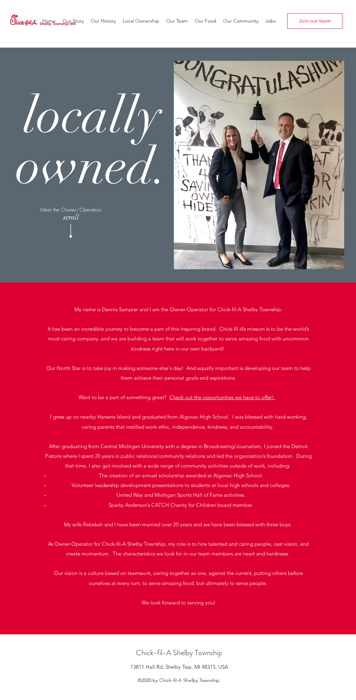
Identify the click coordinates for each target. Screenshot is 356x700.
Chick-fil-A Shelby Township (179, 652)
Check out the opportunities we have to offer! (222, 397)
